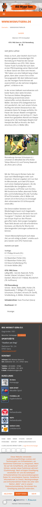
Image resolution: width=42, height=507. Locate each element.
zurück (21, 33)
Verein (15, 439)
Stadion (21, 439)
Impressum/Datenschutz (24, 1)
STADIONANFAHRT (9, 351)
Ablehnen (8, 494)
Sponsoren (5, 442)
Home (3, 439)
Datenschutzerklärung (24, 503)
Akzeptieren (21, 494)
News (9, 439)
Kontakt (14, 442)
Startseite (5, 27)
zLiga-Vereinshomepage (30, 446)
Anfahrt (29, 439)
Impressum (15, 503)
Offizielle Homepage (8, 1)
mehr (34, 494)
